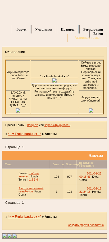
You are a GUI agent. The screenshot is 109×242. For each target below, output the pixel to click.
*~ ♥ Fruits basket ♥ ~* (24, 134)
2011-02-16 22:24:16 (90, 190)
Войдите (32, 125)
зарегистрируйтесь (57, 125)
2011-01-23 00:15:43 (90, 175)
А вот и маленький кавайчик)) (31, 190)
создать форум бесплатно (86, 224)
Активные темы (87, 38)
